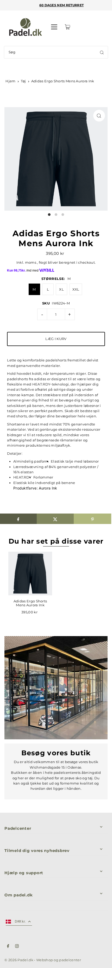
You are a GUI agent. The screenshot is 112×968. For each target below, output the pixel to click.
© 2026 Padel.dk (18, 960)
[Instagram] (17, 946)
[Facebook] (8, 946)
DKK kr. (20, 921)
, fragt (42, 262)
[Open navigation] (54, 26)
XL (61, 289)
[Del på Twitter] (55, 519)
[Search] (102, 52)
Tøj (23, 81)
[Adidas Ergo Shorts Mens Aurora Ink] (30, 574)
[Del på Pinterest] (92, 519)
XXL (75, 289)
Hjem (10, 81)
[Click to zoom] (99, 116)
